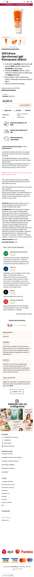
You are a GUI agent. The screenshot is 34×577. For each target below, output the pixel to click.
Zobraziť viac (17, 392)
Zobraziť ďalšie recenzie (24, 314)
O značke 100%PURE (7, 481)
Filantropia (5, 490)
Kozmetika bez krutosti (8, 484)
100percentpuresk (9, 446)
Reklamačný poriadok (8, 468)
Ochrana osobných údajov (10, 461)
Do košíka (26, 105)
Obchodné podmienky (8, 465)
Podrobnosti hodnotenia (10, 49)
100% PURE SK (7, 443)
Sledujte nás (5, 520)
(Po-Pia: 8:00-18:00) (9, 4)
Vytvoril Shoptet (19, 569)
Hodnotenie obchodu (17, 320)
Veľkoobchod (5, 493)
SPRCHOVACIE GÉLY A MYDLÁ (22, 114)
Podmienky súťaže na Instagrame (12, 457)
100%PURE (11, 96)
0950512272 (7, 440)
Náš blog (4, 496)
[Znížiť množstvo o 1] (8, 105)
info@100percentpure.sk (11, 437)
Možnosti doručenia (9, 90)
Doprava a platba (7, 454)
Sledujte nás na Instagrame (17, 405)
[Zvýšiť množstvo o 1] (16, 105)
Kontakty (4, 499)
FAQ (3, 505)
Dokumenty (5, 472)
